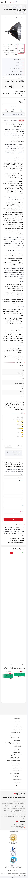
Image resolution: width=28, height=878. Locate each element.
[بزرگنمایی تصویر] (22, 39)
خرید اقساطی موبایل (15, 755)
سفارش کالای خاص (15, 757)
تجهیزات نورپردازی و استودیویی (15, 93)
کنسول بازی (17, 740)
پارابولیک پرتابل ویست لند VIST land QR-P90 (19, 668)
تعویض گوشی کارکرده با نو (13, 760)
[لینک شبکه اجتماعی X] (17, 871)
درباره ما (18, 785)
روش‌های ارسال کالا (15, 773)
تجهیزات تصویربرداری (17, 6)
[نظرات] (10, 17)
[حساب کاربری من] (2, 2)
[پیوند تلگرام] (8, 871)
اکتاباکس (7, 93)
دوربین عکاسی (16, 724)
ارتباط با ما (17, 783)
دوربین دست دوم (15, 763)
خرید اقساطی (13, 106)
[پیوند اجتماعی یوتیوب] (12, 871)
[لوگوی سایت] (13, 2)
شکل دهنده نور (16, 7)
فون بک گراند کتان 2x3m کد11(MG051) (8, 668)
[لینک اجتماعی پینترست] (10, 871)
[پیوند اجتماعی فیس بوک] (19, 871)
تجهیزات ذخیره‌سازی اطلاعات (13, 743)
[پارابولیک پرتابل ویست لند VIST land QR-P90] (18, 607)
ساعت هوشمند (16, 729)
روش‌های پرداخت (15, 776)
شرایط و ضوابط (16, 768)
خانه (25, 6)
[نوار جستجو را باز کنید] (5, 2)
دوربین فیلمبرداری (15, 732)
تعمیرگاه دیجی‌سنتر (15, 749)
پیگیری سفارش (16, 771)
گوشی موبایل (16, 727)
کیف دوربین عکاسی (15, 735)
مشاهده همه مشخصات (7, 78)
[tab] (21, 120)
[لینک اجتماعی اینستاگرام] (15, 871)
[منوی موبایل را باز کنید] (24, 2)
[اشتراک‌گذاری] (5, 17)
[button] (19, 674)
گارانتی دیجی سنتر (15, 765)
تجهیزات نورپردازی (15, 737)
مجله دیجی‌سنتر (16, 722)
